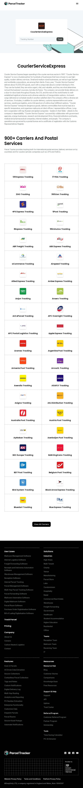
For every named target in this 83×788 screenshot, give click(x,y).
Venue (46, 571)
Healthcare (48, 614)
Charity (46, 568)
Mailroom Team (50, 644)
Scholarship (48, 725)
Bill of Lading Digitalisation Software (19, 613)
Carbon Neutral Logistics (14, 645)
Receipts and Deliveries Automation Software (19, 569)
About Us (8, 637)
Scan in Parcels (10, 666)
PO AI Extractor (50, 739)
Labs (46, 583)
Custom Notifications (12, 685)
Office (46, 630)
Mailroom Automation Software (17, 598)
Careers (7, 641)
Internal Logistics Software (15, 560)
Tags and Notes (10, 681)
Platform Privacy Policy (52, 779)
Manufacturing (49, 575)
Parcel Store (49, 579)
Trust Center (49, 707)
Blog (45, 670)
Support (47, 695)
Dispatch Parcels (11, 713)
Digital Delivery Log (12, 689)
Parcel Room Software (13, 605)
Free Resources (50, 685)
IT (44, 652)
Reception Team (50, 640)
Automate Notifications (13, 724)
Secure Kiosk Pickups (13, 721)
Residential (48, 626)
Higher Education (50, 622)
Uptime (46, 703)
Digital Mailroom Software (14, 601)
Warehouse (48, 603)
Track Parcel (10, 619)
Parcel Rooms (10, 717)
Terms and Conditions (32, 779)
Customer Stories (51, 674)
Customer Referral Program (55, 717)
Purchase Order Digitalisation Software (20, 609)
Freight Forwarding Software (15, 564)
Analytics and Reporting (14, 697)
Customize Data (10, 709)
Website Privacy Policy (12, 779)
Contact (7, 649)
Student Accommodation (54, 618)
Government (49, 611)
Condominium (49, 587)
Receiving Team (50, 648)
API (45, 699)
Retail (46, 595)
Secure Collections (12, 674)
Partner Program (50, 721)
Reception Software (12, 578)
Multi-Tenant (49, 564)
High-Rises (48, 560)
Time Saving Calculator (53, 735)
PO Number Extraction (13, 701)
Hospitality (48, 591)
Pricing (7, 626)
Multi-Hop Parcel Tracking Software (18, 590)
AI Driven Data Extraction (14, 670)
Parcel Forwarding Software (15, 594)
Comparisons (49, 678)
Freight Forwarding (51, 607)
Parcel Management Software (16, 586)
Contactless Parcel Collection (16, 678)
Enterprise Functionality (13, 705)
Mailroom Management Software (17, 556)
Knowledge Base (51, 681)
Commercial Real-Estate (53, 599)
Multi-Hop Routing (11, 693)
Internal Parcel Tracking (14, 582)
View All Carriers (41, 524)
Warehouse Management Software (18, 574)
